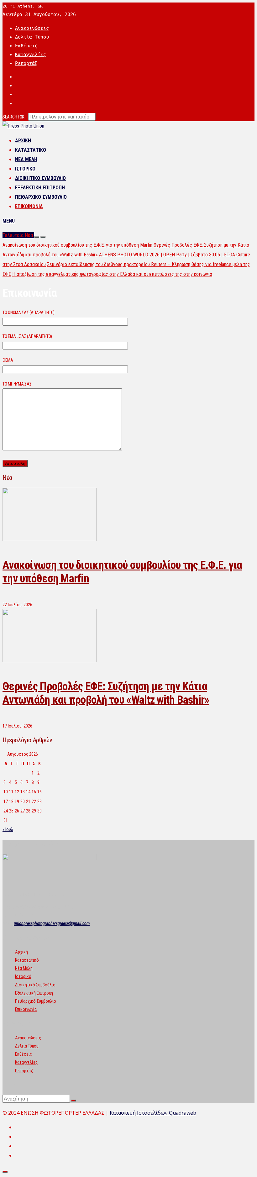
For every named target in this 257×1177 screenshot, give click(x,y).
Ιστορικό (25, 169)
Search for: (14, 116)
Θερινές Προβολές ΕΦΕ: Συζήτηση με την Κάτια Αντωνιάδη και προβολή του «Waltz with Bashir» (106, 693)
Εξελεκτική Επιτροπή (40, 188)
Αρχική (23, 141)
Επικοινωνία (29, 206)
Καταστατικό (30, 150)
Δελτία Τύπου (32, 37)
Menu (9, 221)
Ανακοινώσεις (32, 28)
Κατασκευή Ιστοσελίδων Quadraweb (153, 1112)
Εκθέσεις (26, 46)
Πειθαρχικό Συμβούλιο (41, 197)
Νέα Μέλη (26, 159)
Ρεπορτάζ (26, 63)
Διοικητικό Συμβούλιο (40, 178)
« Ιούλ (8, 829)
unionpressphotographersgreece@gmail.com (52, 923)
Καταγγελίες (30, 54)
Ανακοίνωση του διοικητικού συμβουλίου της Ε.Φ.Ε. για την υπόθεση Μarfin (77, 245)
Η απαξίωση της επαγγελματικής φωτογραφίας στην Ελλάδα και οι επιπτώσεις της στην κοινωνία (112, 274)
